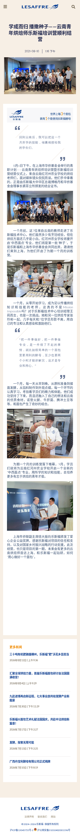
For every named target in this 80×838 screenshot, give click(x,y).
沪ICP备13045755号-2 (22, 830)
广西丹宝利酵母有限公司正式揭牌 (30, 761)
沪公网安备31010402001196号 (53, 830)
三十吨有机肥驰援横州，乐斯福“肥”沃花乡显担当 (39, 654)
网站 (53, 816)
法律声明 (29, 816)
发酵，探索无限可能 (22, 742)
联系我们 (42, 816)
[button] (73, 6)
